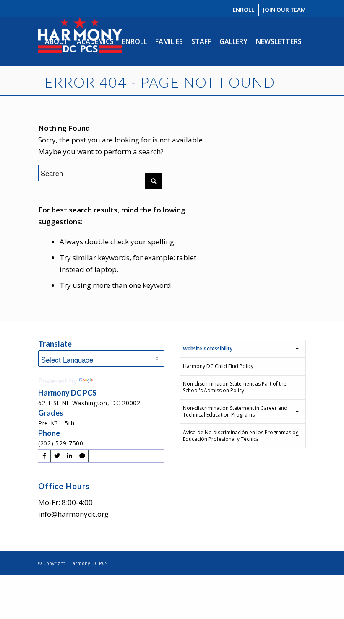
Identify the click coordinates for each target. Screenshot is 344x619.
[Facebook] (44, 456)
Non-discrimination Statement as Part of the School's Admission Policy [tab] (235, 387)
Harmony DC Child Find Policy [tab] (218, 366)
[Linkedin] (69, 456)
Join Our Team (284, 9)
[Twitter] (57, 456)
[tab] (243, 348)
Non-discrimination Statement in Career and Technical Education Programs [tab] (235, 411)
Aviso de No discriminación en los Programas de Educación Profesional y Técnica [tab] (241, 436)
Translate (110, 381)
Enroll (243, 9)
